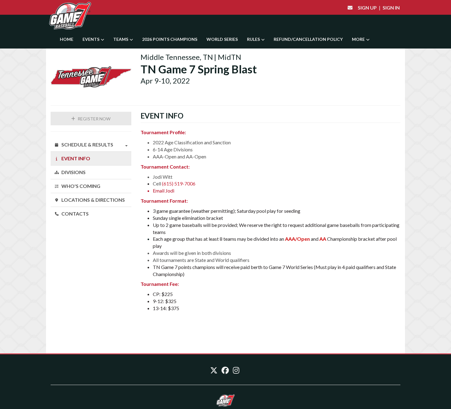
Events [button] (91, 39)
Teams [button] (121, 39)
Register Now (93, 118)
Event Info (75, 158)
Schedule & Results (86, 144)
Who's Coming (80, 186)
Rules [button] (254, 39)
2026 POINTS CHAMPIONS (169, 39)
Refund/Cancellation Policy (308, 39)
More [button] (359, 39)
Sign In (391, 7)
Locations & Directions (92, 200)
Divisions (73, 172)
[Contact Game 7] (350, 7)
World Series (222, 39)
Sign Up (367, 7)
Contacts (74, 213)
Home (66, 39)
